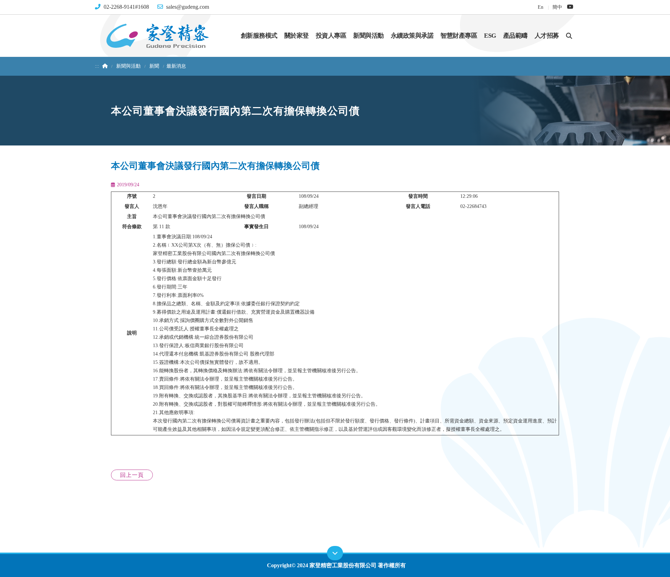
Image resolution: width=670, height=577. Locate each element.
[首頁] (103, 66)
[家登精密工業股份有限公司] (157, 35)
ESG (490, 35)
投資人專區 (331, 35)
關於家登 (296, 35)
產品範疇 (515, 35)
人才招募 (547, 35)
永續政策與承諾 (412, 35)
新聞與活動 (368, 35)
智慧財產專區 (458, 35)
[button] (569, 35)
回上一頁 (132, 475)
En (540, 7)
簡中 (557, 7)
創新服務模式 (259, 35)
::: (97, 66)
